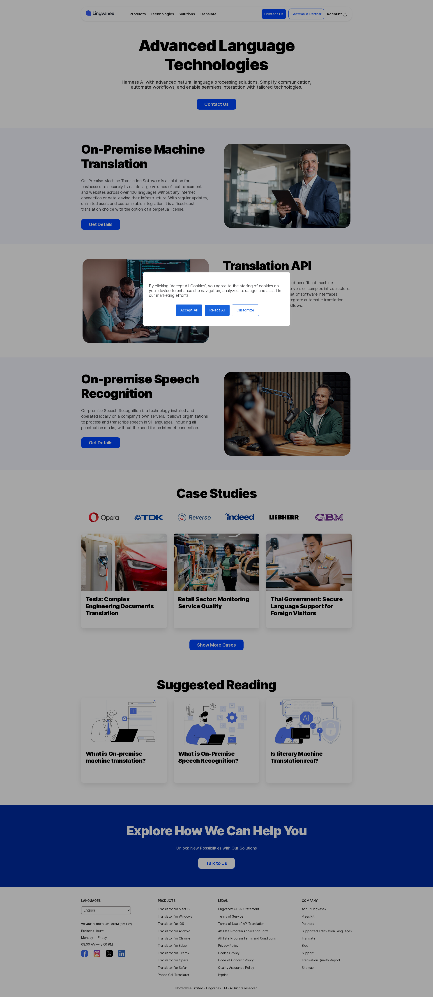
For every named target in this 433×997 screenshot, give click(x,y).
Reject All (217, 310)
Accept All (189, 310)
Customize (245, 310)
